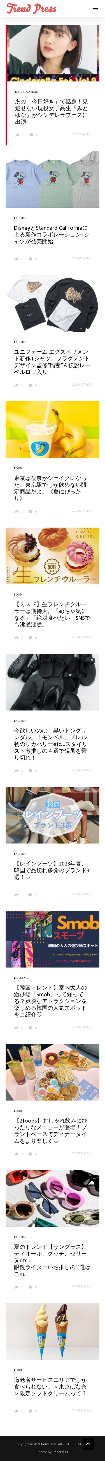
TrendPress (49, 1444)
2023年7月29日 (81, 1027)
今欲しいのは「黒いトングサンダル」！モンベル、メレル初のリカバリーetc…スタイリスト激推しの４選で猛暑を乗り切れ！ (51, 745)
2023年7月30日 (81, 637)
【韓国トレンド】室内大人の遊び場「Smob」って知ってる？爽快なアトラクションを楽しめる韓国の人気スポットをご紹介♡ (50, 1002)
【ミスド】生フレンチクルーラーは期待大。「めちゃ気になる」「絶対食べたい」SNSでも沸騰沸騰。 (52, 615)
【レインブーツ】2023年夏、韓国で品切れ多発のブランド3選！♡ (51, 871)
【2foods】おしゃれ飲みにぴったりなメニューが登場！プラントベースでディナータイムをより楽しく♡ (50, 1131)
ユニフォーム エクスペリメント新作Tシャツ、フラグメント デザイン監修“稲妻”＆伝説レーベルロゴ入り (52, 362)
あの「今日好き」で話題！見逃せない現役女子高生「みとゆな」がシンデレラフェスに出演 (51, 112)
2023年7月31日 (81, 258)
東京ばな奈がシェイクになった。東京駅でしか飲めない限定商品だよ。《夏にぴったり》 (50, 488)
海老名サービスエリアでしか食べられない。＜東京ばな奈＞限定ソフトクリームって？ (50, 1387)
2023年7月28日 (81, 1410)
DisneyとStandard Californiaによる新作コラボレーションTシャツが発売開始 (52, 235)
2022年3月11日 (81, 134)
